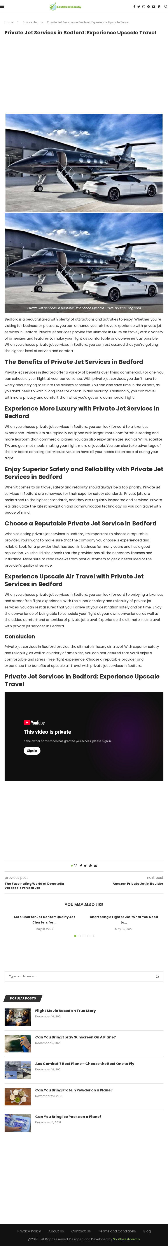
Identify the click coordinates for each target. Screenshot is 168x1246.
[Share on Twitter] (85, 866)
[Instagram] (143, 6)
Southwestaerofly (126, 1239)
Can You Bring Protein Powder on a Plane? (73, 1090)
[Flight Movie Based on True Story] (18, 1017)
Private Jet (30, 22)
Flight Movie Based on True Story (65, 1010)
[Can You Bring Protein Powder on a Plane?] (18, 1096)
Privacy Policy (29, 1231)
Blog (147, 1231)
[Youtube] (153, 6)
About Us (56, 1231)
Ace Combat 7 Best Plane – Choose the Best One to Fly (84, 1063)
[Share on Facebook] (81, 866)
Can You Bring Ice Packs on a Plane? (68, 1116)
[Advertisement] (84, 72)
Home (9, 22)
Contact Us (81, 1231)
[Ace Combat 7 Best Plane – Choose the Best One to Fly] (18, 1070)
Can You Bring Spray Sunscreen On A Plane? (75, 1037)
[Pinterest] (148, 6)
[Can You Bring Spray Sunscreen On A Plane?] (18, 1043)
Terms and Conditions (117, 1231)
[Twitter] (138, 6)
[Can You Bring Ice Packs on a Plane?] (18, 1123)
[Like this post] (75, 866)
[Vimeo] (158, 6)
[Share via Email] (95, 866)
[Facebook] (134, 6)
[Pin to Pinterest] (90, 866)
